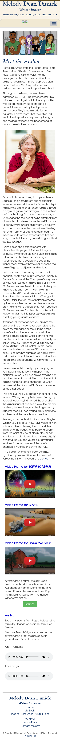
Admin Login (30, 735)
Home (30, 707)
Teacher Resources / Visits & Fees (30, 714)
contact (44, 458)
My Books (30, 710)
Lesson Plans (30, 722)
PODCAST (30, 604)
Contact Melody (30, 726)
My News (30, 719)
